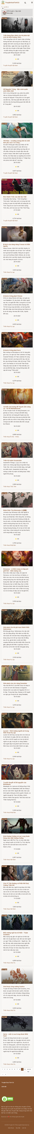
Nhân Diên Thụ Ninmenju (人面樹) (15, 510)
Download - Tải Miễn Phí (9, 1094)
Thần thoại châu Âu (9, 963)
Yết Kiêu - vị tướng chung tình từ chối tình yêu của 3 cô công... (16, 141)
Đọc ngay (4, 18)
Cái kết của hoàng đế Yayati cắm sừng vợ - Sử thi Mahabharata (17, 407)
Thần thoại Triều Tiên (9, 486)
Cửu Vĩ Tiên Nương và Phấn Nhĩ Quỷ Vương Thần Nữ (16, 884)
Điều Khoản (11, 1128)
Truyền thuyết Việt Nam (10, 65)
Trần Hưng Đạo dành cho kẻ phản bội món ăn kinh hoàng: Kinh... (16, 36)
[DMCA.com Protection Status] (7, 1101)
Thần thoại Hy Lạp (8, 272)
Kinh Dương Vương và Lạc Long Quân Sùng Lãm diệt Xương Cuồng (16, 837)
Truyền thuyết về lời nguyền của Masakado (14, 783)
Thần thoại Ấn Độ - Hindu (11, 436)
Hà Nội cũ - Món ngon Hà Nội (11, 1090)
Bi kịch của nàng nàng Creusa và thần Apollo (16, 245)
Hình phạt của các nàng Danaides (15, 683)
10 (25, 1069)
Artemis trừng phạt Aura (12, 350)
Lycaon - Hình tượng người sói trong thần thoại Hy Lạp (16, 732)
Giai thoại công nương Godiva (13, 986)
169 (28, 1071)
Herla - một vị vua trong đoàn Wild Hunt (15, 1035)
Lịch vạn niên (6, 1088)
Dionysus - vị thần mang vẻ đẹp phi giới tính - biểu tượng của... (15, 570)
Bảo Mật (18, 1128)
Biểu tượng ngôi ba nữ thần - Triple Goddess (15, 933)
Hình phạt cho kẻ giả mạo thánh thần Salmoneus (16, 628)
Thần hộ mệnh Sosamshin (12, 460)
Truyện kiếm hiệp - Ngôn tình (10, 1092)
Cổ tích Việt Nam (7, 1084)
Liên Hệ (24, 1128)
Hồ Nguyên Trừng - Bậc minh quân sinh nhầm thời (15, 90)
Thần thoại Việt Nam (9, 859)
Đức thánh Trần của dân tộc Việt (14, 197)
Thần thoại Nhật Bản (9, 545)
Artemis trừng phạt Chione (12, 296)
